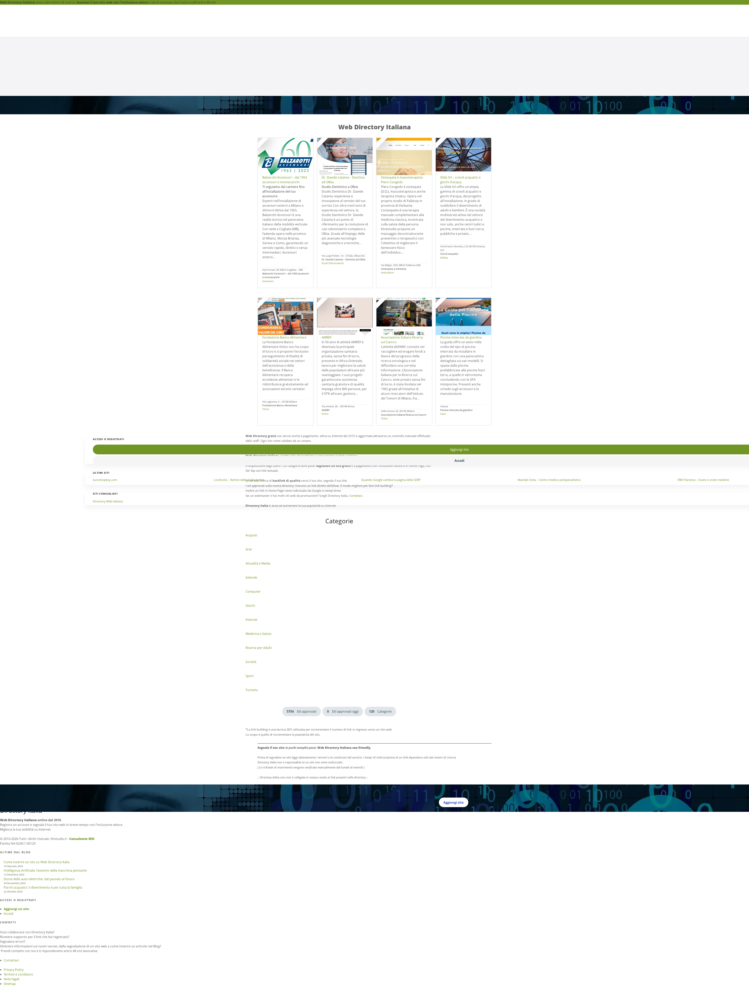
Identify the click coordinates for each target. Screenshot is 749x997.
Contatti (475, 20)
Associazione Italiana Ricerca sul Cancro (403, 465)
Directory (389, 23)
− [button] (3, 244)
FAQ (460, 20)
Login (453, 20)
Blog (466, 20)
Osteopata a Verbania (393, 319)
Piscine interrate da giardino (456, 460)
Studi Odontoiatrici (333, 313)
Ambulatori (387, 323)
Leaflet (5, 249)
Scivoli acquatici (449, 304)
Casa (443, 464)
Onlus (265, 459)
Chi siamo (411, 23)
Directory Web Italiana (108, 563)
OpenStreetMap (42, 249)
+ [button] (1, 244)
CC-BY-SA (82, 249)
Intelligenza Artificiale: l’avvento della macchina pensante (45, 932)
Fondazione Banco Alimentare (279, 455)
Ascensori (267, 331)
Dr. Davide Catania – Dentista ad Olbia (343, 310)
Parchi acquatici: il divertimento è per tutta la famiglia (43, 949)
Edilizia (444, 308)
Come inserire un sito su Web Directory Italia (36, 924)
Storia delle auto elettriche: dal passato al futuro (39, 941)
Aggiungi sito (435, 23)
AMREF (326, 460)
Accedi (8, 976)
